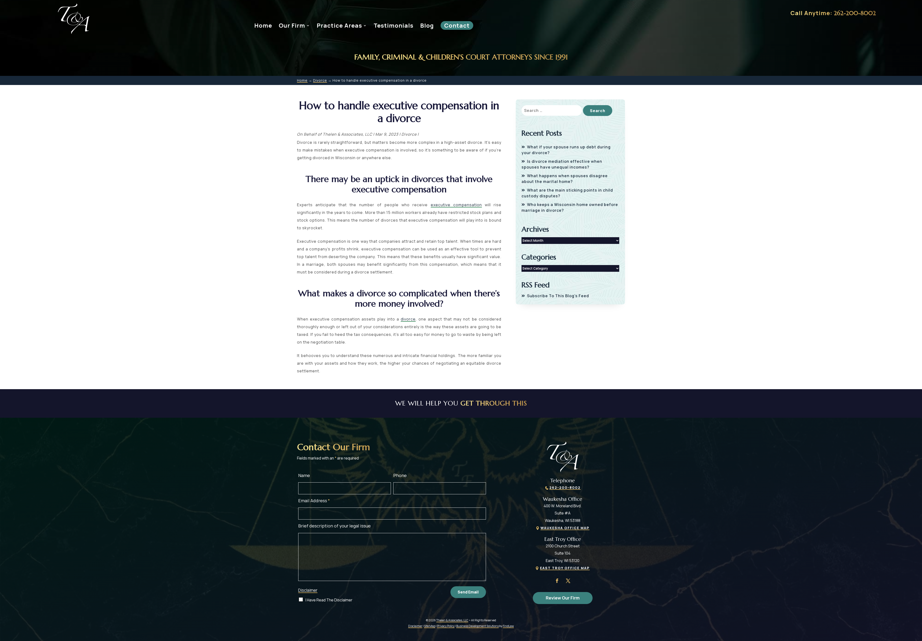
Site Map (429, 626)
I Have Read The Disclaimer (328, 600)
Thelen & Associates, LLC (347, 134)
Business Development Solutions (477, 626)
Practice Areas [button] (339, 25)
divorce (408, 319)
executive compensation (456, 204)
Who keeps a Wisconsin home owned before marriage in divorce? (570, 207)
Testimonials (393, 25)
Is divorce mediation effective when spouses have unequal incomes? (562, 164)
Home (263, 25)
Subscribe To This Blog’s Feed (558, 295)
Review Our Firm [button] (563, 598)
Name (304, 475)
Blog (427, 25)
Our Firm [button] (292, 25)
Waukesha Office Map (564, 528)
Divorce (409, 134)
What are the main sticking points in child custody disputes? (567, 193)
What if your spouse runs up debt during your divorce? (566, 149)
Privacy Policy (446, 626)
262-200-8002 (855, 13)
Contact (457, 25)
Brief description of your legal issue (334, 526)
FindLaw (508, 626)
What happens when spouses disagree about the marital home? (565, 178)
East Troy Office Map (565, 568)
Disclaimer (307, 590)
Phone (400, 475)
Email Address (314, 500)
